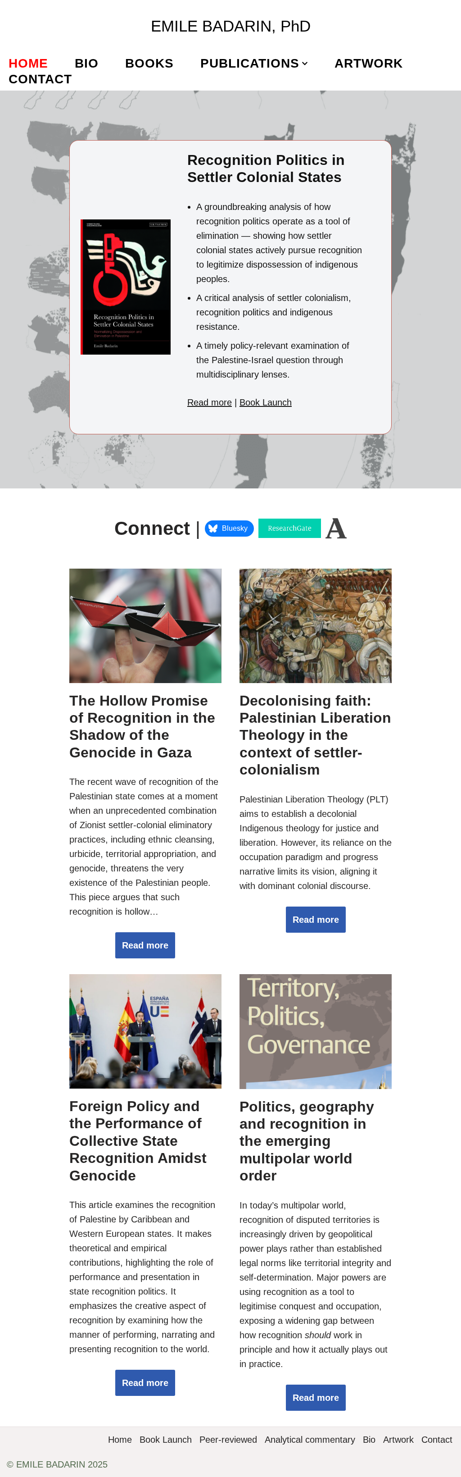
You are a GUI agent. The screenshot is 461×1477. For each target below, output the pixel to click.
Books (149, 63)
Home (28, 63)
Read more (209, 402)
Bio (87, 63)
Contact (40, 79)
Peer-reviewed (228, 1440)
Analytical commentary (310, 1440)
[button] (305, 63)
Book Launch (266, 402)
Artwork (368, 63)
